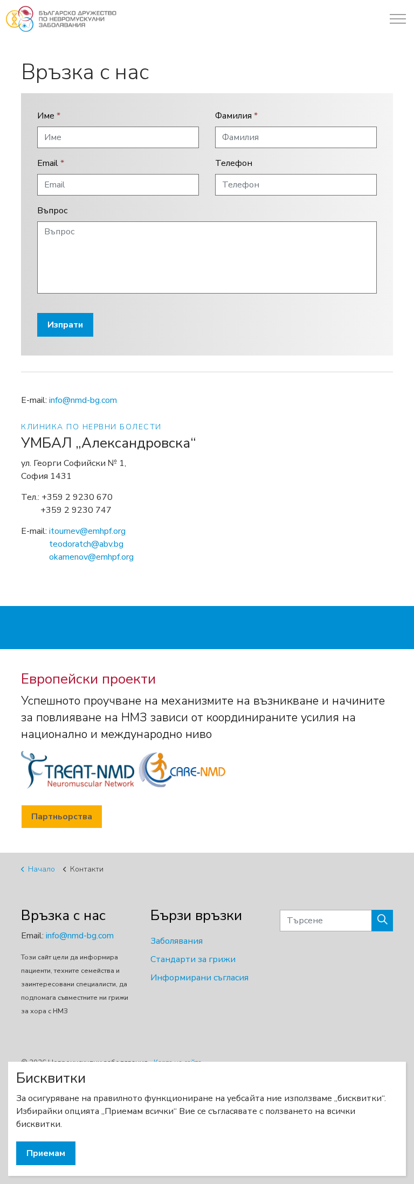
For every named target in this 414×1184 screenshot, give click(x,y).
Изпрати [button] (65, 325)
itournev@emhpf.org (87, 531)
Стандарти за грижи (193, 959)
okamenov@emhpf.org (91, 557)
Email (50, 163)
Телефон (233, 163)
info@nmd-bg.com (83, 400)
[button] (382, 920)
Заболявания (176, 941)
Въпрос (52, 211)
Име (48, 116)
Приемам (45, 1153)
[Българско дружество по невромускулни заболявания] (61, 18)
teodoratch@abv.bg (86, 544)
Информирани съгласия (199, 978)
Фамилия (236, 116)
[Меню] (398, 19)
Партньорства (61, 817)
